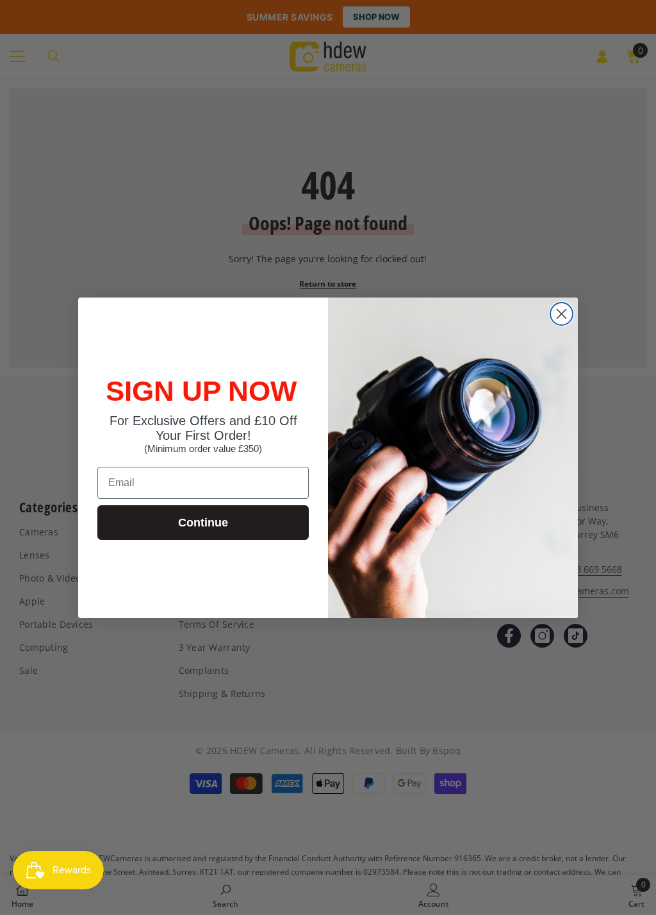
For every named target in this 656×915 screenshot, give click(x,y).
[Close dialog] (561, 314)
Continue (203, 522)
